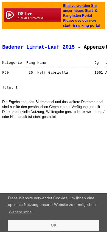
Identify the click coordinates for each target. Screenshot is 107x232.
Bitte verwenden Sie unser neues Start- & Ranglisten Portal (80, 11)
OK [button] (54, 225)
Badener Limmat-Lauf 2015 (38, 47)
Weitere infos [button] (20, 212)
